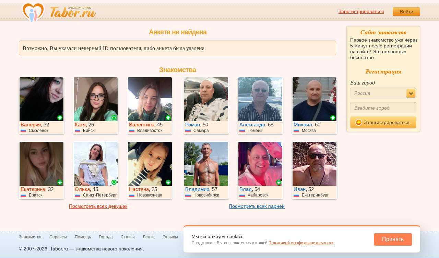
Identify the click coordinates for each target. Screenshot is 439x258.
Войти (406, 11)
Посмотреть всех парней (257, 206)
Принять (393, 239)
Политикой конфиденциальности (301, 242)
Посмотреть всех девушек (98, 206)
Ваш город (362, 82)
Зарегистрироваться (361, 11)
